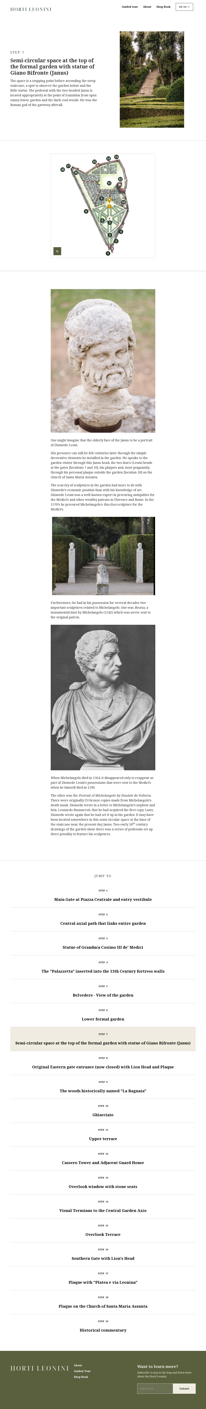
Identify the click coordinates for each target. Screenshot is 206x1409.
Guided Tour (82, 1371)
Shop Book (163, 7)
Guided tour (130, 7)
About (147, 7)
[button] (184, 7)
